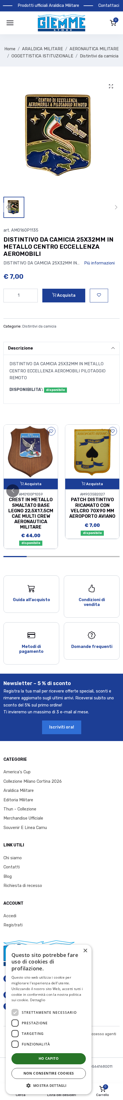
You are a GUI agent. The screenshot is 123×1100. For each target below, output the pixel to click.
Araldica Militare (18, 790)
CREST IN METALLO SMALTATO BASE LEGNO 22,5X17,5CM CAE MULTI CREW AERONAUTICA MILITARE (30, 513)
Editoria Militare (18, 800)
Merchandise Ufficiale (23, 818)
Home (9, 49)
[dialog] (49, 1019)
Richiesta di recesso (22, 885)
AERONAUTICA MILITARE (94, 49)
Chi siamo (12, 858)
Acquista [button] (66, 295)
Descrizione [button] (20, 348)
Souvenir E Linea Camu (25, 827)
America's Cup (17, 772)
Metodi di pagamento (31, 649)
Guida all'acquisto (31, 599)
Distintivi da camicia (99, 56)
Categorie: (12, 326)
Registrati (13, 925)
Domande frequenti (91, 646)
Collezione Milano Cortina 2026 (32, 781)
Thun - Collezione (19, 809)
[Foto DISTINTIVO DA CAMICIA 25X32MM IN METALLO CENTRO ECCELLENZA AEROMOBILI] (111, 86)
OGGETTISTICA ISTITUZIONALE (42, 56)
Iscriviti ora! (61, 727)
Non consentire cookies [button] (48, 1073)
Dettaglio (37, 999)
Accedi (9, 916)
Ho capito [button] (49, 1058)
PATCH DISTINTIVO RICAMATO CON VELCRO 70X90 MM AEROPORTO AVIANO (92, 508)
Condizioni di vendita (92, 602)
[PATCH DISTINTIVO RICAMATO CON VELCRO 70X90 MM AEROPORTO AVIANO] (92, 451)
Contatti (11, 867)
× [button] (85, 951)
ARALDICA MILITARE (42, 49)
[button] (61, 22)
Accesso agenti (102, 1034)
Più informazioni (99, 263)
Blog (7, 876)
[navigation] (10, 23)
